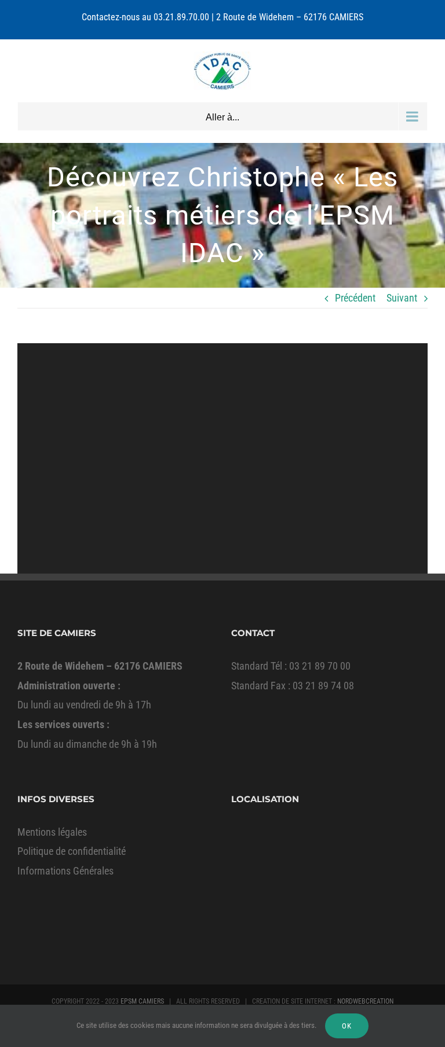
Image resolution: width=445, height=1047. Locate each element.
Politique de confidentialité (71, 851)
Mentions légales (52, 832)
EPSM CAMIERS (142, 1001)
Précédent (355, 298)
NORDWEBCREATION (365, 1001)
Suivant (401, 298)
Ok (347, 1026)
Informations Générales (65, 871)
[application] (222, 458)
